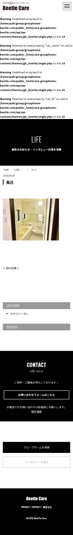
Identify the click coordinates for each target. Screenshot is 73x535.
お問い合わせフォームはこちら (36, 395)
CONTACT (36, 507)
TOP (6, 169)
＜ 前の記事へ (11, 268)
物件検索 (36, 411)
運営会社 (47, 507)
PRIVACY (25, 507)
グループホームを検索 (37, 447)
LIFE (17, 169)
